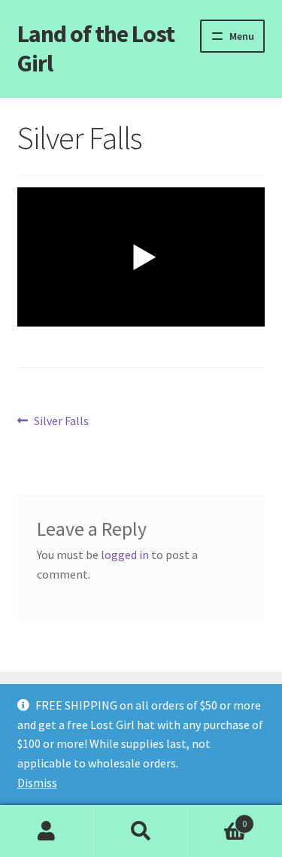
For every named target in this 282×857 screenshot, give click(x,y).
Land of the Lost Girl (95, 48)
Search (141, 831)
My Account (47, 831)
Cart (217, 818)
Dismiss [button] (37, 782)
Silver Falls (61, 421)
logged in (125, 554)
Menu (241, 36)
